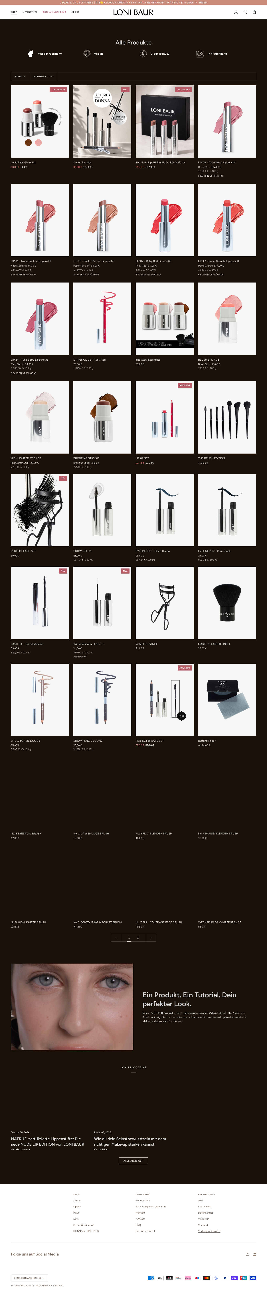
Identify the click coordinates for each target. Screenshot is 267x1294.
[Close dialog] (200, 606)
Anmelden (98, 671)
